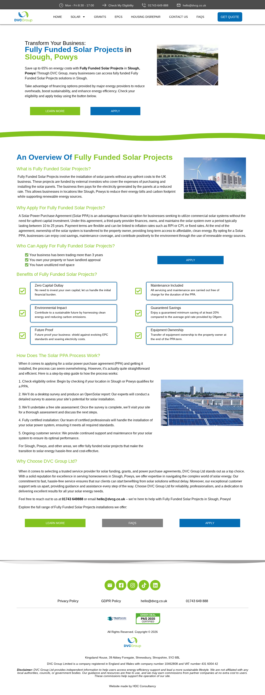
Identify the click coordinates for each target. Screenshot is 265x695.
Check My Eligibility (121, 5)
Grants (100, 16)
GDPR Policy (111, 601)
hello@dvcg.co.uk (194, 5)
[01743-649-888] (144, 5)
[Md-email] (110, 585)
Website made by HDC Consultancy (132, 686)
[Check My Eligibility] (104, 5)
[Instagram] (132, 585)
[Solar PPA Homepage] (203, 66)
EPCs (118, 16)
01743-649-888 (158, 5)
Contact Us (178, 16)
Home (57, 16)
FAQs (200, 16)
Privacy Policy (68, 601)
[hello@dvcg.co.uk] (179, 5)
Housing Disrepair (145, 16)
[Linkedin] (155, 585)
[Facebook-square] (121, 585)
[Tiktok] (144, 585)
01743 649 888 (197, 601)
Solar (75, 16)
